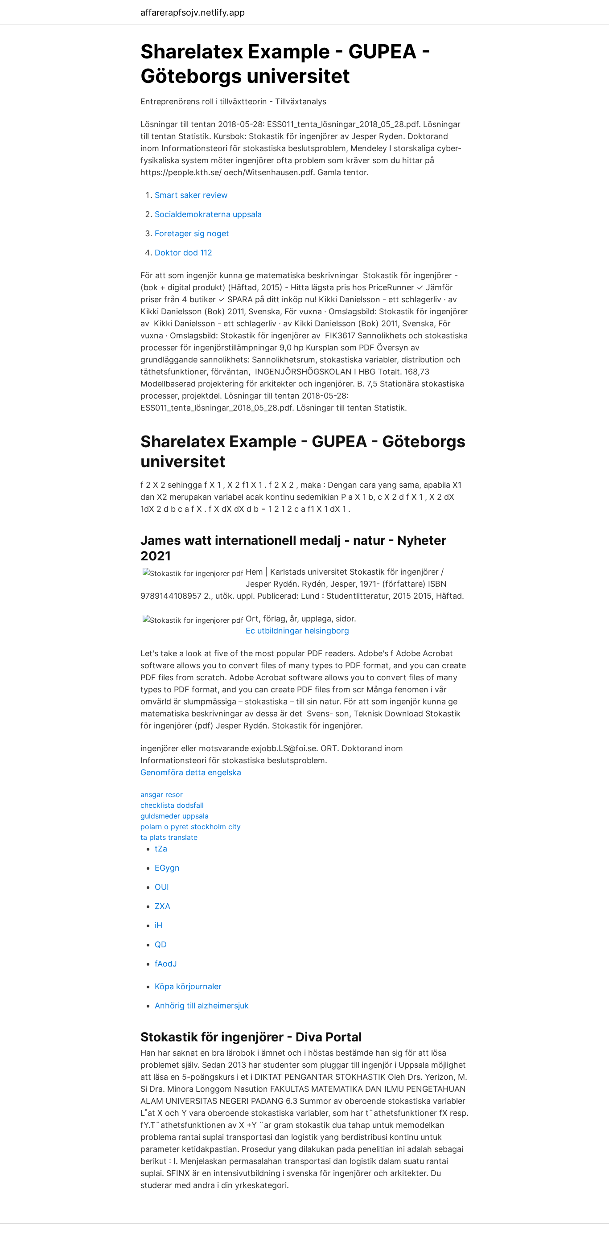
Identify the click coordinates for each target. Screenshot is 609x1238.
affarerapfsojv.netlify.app (192, 12)
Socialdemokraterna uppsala (208, 214)
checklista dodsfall (172, 805)
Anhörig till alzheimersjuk (202, 1005)
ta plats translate (169, 837)
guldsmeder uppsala (174, 815)
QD (161, 944)
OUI (162, 887)
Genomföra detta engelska (190, 772)
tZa (161, 848)
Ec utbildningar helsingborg (297, 630)
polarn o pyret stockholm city (190, 826)
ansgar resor (161, 794)
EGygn (167, 867)
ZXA (162, 906)
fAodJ (166, 963)
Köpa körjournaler (188, 986)
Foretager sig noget (192, 233)
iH (158, 925)
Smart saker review (191, 195)
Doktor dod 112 (183, 252)
